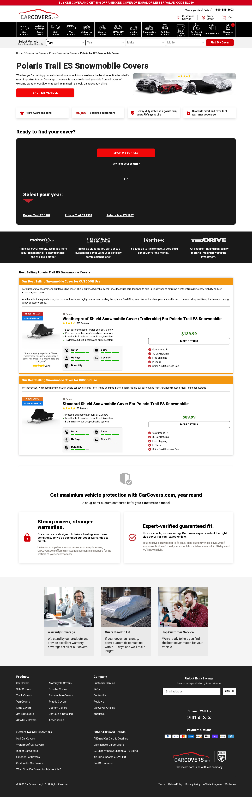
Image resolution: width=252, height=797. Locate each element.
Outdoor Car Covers (28, 757)
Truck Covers (24, 695)
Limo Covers (24, 707)
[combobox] (47, 43)
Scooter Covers (58, 689)
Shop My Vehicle (45, 92)
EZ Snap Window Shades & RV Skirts (116, 751)
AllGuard (206, 767)
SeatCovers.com (103, 763)
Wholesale (230, 784)
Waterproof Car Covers (30, 744)
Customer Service (104, 683)
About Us (99, 714)
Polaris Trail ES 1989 (36, 215)
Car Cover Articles (104, 707)
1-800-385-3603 (223, 9)
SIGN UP (229, 691)
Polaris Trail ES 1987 (120, 215)
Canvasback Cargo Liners (109, 744)
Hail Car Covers (25, 738)
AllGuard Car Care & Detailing (111, 738)
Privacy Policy (192, 784)
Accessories (56, 720)
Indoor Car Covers (27, 751)
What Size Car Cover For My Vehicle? (38, 769)
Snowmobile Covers (36, 53)
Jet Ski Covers (25, 714)
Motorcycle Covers (60, 683)
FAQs (97, 689)
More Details (189, 341)
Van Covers (23, 701)
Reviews (99, 701)
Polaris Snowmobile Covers (63, 53)
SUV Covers (23, 689)
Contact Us (100, 695)
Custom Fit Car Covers (29, 763)
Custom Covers (58, 707)
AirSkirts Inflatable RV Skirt (110, 757)
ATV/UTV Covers (26, 720)
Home (19, 53)
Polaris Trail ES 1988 (78, 215)
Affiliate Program (212, 784)
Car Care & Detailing (61, 714)
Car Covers (22, 683)
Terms (161, 784)
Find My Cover (220, 42)
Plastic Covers (58, 701)
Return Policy (175, 784)
